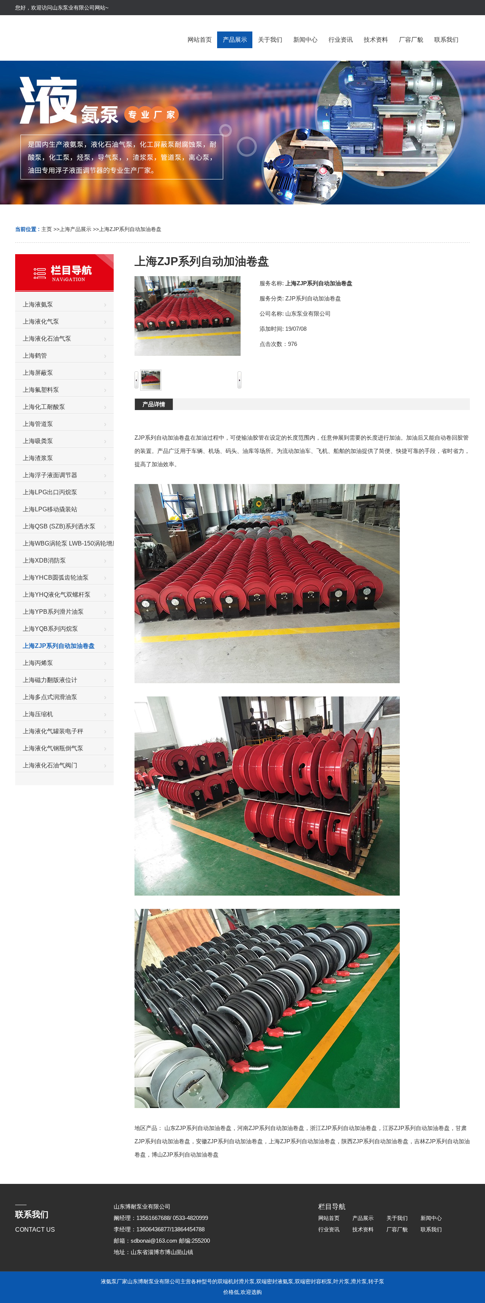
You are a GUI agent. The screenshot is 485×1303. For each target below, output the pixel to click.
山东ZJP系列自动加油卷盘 (198, 1128)
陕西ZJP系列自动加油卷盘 (374, 1141)
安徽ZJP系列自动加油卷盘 (229, 1141)
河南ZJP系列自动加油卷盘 (270, 1128)
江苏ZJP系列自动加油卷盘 (416, 1128)
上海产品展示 (75, 229)
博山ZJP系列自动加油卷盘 (185, 1154)
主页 (46, 229)
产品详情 (153, 404)
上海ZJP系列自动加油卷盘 (130, 229)
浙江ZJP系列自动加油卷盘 (343, 1128)
